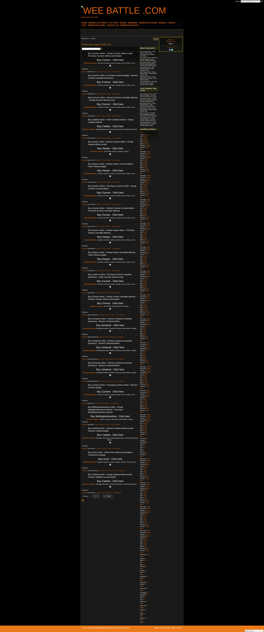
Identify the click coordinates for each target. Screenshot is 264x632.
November (143, 153)
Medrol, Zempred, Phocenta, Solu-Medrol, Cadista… (117, 419)
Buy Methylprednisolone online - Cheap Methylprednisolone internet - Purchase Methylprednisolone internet (105, 409)
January (142, 147)
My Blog (93, 38)
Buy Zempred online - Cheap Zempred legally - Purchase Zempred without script (148, 124)
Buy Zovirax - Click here (110, 214)
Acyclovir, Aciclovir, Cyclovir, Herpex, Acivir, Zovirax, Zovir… (117, 218)
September (143, 157)
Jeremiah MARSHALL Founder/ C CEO (105, 628)
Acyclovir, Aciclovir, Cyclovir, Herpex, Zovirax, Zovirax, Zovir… (117, 462)
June (141, 138)
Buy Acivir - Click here (110, 459)
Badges (157, 628)
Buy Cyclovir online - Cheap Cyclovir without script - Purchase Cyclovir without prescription (148, 54)
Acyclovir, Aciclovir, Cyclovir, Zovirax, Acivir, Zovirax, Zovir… (117, 173)
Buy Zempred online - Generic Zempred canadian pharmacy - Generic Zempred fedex (148, 100)
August (142, 134)
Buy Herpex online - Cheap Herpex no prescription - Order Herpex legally (148, 78)
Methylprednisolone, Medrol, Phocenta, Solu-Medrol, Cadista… (117, 328)
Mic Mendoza (91, 94)
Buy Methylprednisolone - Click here (110, 416)
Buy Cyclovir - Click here (110, 59)
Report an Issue (165, 628)
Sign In (238, 1)
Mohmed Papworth (93, 315)
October (142, 155)
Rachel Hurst (91, 71)
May (141, 140)
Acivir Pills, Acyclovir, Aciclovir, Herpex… (117, 306)
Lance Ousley (91, 182)
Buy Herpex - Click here (110, 148)
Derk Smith (91, 293)
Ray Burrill (90, 403)
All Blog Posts (85, 38)
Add (157, 39)
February (142, 145)
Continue (85, 69)
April (141, 142)
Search (262, 1)
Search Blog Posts (102, 49)
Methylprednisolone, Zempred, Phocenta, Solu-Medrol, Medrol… (117, 129)
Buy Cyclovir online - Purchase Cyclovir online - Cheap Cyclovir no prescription (148, 83)
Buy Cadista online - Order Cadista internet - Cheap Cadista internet (147, 69)
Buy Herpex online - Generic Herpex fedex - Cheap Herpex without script (148, 73)
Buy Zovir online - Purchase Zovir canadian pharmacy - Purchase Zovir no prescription (148, 114)
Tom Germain (91, 448)
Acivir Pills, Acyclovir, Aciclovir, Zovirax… (117, 151)
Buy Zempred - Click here (110, 325)
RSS (83, 500)
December (143, 151)
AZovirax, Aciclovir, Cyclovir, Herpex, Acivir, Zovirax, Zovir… (117, 63)
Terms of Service (177, 628)
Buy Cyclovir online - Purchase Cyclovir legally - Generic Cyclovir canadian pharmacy (148, 59)
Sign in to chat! (249, 630)
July (141, 136)
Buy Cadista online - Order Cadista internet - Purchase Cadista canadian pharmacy (148, 119)
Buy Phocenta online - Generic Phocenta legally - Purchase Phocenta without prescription (148, 95)
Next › (109, 496)
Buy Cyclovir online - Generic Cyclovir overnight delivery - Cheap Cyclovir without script (148, 64)
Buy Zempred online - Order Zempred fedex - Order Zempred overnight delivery (148, 105)
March (142, 143)
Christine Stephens (93, 470)
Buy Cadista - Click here (110, 126)
